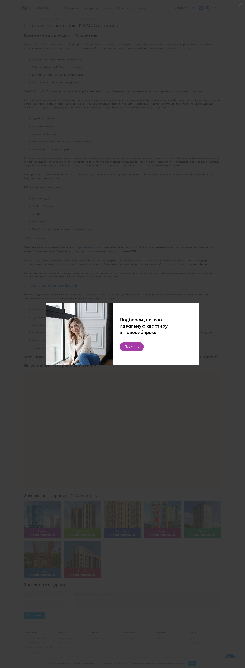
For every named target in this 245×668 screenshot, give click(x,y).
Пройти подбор (130, 348)
